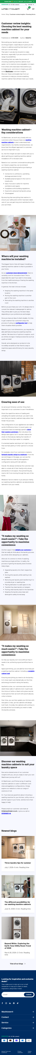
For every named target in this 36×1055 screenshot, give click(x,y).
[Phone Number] (26, 4)
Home (3, 14)
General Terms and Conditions (6, 1052)
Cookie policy (29, 1052)
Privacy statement (20, 1052)
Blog (7, 14)
